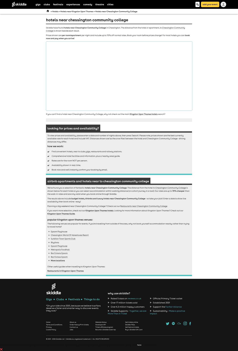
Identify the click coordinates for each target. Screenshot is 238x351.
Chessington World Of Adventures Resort (70, 235)
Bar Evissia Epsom (59, 253)
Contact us (74, 327)
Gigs (49, 299)
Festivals (74, 299)
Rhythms (55, 242)
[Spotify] (173, 324)
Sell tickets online (131, 322)
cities (110, 4)
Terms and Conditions (54, 325)
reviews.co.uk (134, 298)
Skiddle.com (23, 4)
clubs (47, 4)
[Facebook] (190, 324)
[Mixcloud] (179, 324)
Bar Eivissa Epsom (59, 257)
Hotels (55, 11)
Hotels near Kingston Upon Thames (76, 11)
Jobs (71, 330)
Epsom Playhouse (59, 231)
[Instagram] (185, 324)
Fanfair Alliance (173, 306)
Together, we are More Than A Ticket (127, 312)
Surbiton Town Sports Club (63, 238)
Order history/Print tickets (79, 325)
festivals (58, 4)
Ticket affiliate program (104, 327)
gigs (38, 4)
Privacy (49, 327)
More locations (58, 260)
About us (73, 322)
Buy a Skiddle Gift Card (133, 330)
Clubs (60, 299)
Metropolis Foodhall (60, 249)
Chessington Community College (170, 188)
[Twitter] (167, 324)
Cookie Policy (51, 330)
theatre (99, 4)
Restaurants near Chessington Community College (143, 206)
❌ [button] (1, 349)
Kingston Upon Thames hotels (144, 114)
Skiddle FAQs (130, 325)
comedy (87, 4)
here (139, 345)
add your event (210, 4)
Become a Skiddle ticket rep (105, 330)
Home (48, 322)
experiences (73, 4)
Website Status (100, 322)
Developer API (100, 325)
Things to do (92, 299)
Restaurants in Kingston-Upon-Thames (65, 271)
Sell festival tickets (132, 327)
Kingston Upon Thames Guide (61, 213)
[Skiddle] (53, 288)
